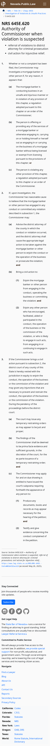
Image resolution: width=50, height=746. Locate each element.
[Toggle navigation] (44, 4)
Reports (6, 693)
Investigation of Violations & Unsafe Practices (25, 13)
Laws (16, 725)
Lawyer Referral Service (13, 633)
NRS (9, 10)
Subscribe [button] (8, 602)
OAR (16, 729)
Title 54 (17, 10)
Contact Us (7, 689)
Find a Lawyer (8, 672)
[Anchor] (24, 80)
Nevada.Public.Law (22, 4)
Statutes (18, 716)
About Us (6, 680)
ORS (22, 729)
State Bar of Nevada (16, 624)
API (3, 685)
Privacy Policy (8, 702)
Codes (17, 708)
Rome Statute (21, 738)
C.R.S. (17, 712)
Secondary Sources (11, 698)
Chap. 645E (28, 10)
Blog (4, 676)
